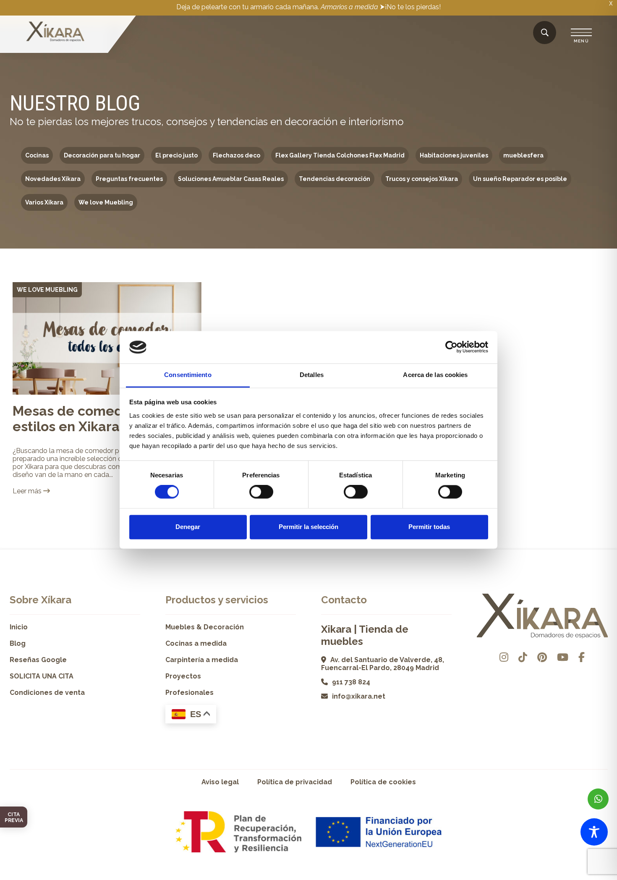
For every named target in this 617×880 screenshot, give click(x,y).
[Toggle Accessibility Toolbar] (594, 831)
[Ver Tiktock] (522, 657)
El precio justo (176, 155)
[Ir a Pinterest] (542, 657)
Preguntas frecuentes (129, 178)
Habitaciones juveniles (454, 155)
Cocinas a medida (196, 643)
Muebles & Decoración (204, 627)
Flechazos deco (236, 155)
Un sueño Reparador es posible (520, 178)
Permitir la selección (308, 526)
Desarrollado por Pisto (586, 877)
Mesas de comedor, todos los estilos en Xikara (107, 418)
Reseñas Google (38, 660)
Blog (18, 643)
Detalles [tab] (312, 374)
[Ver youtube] (562, 657)
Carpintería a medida (201, 660)
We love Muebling (105, 202)
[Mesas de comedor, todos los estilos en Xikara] (107, 338)
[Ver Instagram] (503, 657)
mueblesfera (523, 155)
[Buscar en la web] (545, 33)
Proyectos (183, 676)
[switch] (261, 492)
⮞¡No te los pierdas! (410, 7)
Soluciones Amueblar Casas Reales (231, 178)
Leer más (28, 491)
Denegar (187, 526)
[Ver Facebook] (581, 657)
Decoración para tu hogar (102, 155)
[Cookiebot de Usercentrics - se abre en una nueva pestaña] (451, 347)
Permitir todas (429, 526)
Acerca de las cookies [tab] (435, 374)
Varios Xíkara (44, 202)
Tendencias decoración (334, 178)
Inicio (19, 627)
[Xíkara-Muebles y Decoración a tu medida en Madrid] (55, 32)
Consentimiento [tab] (187, 374)
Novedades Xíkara (53, 178)
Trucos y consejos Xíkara (421, 178)
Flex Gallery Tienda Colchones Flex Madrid (340, 155)
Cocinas (37, 155)
